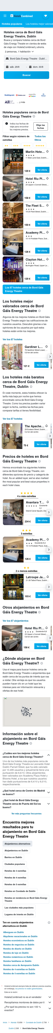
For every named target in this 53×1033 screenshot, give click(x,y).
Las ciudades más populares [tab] (19, 907)
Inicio (5, 1022)
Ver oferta (42, 169)
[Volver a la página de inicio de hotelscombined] (21, 15)
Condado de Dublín (34, 1022)
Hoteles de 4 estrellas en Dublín (19, 969)
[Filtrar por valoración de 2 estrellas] (6, 146)
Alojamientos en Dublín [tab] (16, 850)
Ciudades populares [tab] (15, 864)
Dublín (11, 1028)
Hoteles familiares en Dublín (17, 961)
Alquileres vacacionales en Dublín (20, 936)
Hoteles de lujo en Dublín (16, 952)
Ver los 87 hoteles (12, 339)
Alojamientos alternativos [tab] (17, 843)
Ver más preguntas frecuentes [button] (26, 813)
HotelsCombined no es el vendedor (22, 997)
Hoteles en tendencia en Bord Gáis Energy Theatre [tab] (26, 899)
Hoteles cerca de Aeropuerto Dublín (21, 965)
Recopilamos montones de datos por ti (24, 1002)
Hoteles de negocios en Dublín (18, 944)
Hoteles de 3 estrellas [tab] (15, 870)
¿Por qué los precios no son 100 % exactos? (22, 1008)
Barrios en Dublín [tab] (13, 857)
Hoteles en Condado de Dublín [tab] (20, 891)
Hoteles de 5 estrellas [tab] (15, 884)
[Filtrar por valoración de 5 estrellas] (39, 146)
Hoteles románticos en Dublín (18, 956)
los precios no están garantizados (28, 988)
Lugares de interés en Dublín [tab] (19, 914)
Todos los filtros (40, 138)
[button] (5, 16)
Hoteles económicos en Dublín (18, 940)
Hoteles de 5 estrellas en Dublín (19, 973)
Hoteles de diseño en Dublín (17, 948)
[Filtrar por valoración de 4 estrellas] (26, 146)
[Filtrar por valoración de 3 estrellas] (15, 146)
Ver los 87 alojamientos (15, 620)
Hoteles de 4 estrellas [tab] (15, 877)
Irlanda (13, 1022)
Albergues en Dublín (13, 932)
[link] (26, 289)
